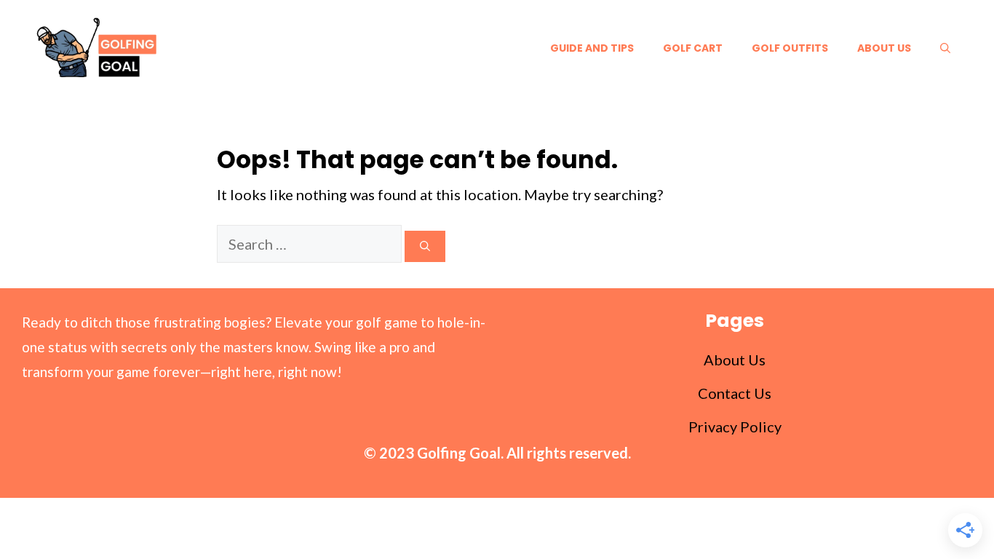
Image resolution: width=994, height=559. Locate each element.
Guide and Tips (592, 48)
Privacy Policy (735, 426)
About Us (884, 48)
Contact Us (734, 393)
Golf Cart (693, 48)
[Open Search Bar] (945, 48)
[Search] (425, 246)
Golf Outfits (790, 48)
